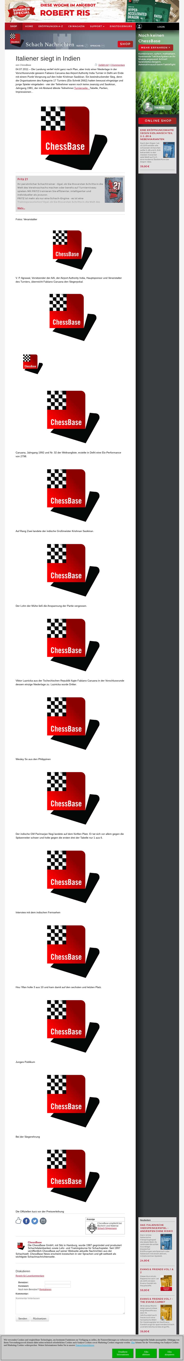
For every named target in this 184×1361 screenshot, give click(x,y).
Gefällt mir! (103, 65)
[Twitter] (35, 1221)
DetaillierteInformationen (123, 1353)
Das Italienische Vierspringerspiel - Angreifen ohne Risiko (156, 1228)
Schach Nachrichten (50, 44)
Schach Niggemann (107, 1228)
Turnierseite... (82, 88)
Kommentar (22, 1294)
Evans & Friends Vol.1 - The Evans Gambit (156, 1300)
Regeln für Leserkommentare (30, 1276)
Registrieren (45, 1289)
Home (29, 26)
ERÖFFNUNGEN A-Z (50, 26)
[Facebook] (26, 1221)
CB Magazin (76, 26)
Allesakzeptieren (169, 1353)
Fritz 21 (22, 179)
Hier (133, 1342)
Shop (13, 26)
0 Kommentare (118, 65)
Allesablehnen (146, 1353)
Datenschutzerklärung (85, 1345)
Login (161, 26)
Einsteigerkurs (121, 26)
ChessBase (35, 1242)
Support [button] (96, 26)
